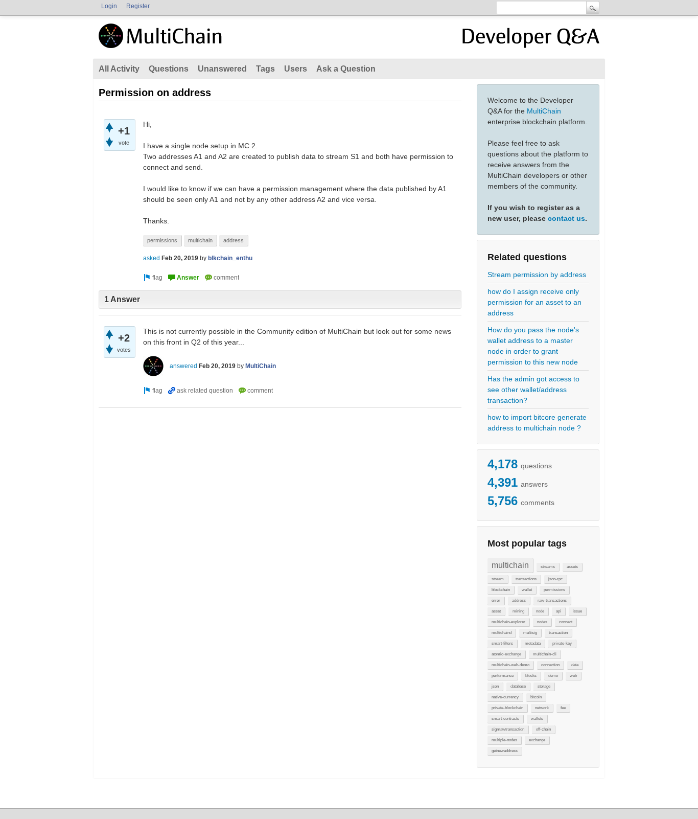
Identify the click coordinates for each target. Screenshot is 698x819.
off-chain (543, 729)
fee (563, 708)
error (496, 600)
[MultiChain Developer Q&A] (530, 40)
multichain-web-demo (510, 665)
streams (548, 566)
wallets (537, 718)
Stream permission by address (536, 274)
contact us (566, 218)
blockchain (501, 589)
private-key (562, 643)
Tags (265, 68)
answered (183, 366)
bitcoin (536, 697)
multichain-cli (544, 654)
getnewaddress (505, 750)
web (573, 675)
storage (544, 686)
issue (577, 611)
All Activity (119, 68)
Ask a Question (346, 68)
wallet (527, 589)
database (518, 686)
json (495, 686)
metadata (533, 643)
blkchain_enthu (230, 258)
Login (109, 6)
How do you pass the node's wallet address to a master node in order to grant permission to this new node (533, 346)
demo (553, 675)
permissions (554, 589)
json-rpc (555, 579)
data (574, 665)
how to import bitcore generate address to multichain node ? (537, 422)
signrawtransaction (508, 729)
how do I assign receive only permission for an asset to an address (534, 302)
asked (151, 258)
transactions (526, 579)
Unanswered (222, 68)
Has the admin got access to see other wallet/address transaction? (533, 389)
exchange (537, 740)
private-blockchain (507, 708)
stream (498, 579)
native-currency (505, 697)
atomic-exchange (506, 654)
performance (503, 675)
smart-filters (502, 643)
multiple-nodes (504, 740)
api (558, 611)
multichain (510, 565)
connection (550, 665)
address (519, 600)
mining (518, 611)
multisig (530, 632)
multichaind (501, 632)
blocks (531, 675)
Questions (169, 68)
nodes (542, 622)
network (542, 708)
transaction (558, 632)
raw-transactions (552, 600)
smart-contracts (505, 718)
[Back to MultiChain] (162, 41)
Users (295, 68)
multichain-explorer (508, 622)
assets (572, 566)
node (540, 611)
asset (496, 611)
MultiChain (544, 111)
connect (565, 622)
